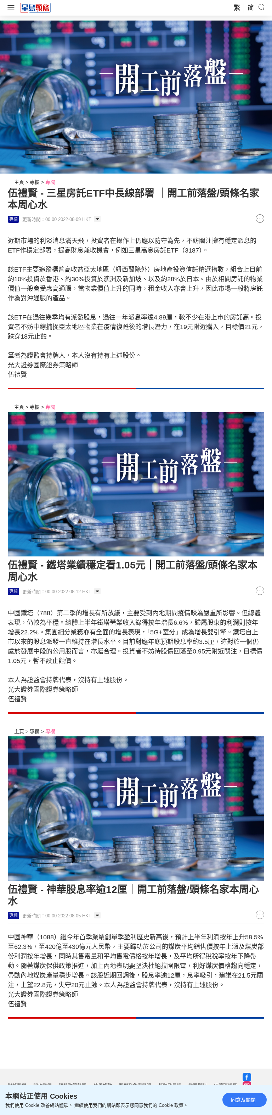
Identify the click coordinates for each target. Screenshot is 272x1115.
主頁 (19, 182)
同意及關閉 (243, 1100)
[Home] (35, 7)
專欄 (35, 182)
